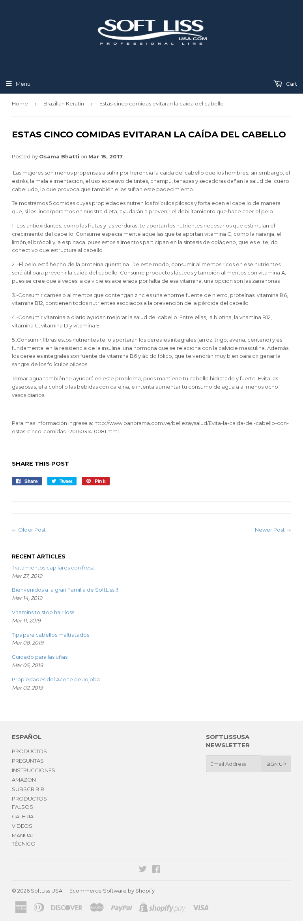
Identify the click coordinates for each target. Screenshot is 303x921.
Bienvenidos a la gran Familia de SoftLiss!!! (65, 589)
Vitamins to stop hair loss (43, 612)
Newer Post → (273, 529)
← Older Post (29, 529)
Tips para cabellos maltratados (50, 635)
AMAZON (24, 779)
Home (20, 103)
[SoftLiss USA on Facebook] (156, 870)
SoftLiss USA (46, 890)
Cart (291, 84)
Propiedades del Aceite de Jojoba (56, 679)
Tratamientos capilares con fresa (53, 567)
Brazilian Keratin (63, 103)
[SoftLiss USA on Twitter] (143, 870)
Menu (23, 84)
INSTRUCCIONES (33, 770)
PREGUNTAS (28, 760)
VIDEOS (22, 826)
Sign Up (276, 764)
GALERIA (23, 816)
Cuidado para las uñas (39, 657)
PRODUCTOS (29, 751)
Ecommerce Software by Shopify (112, 890)
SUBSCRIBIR (28, 789)
